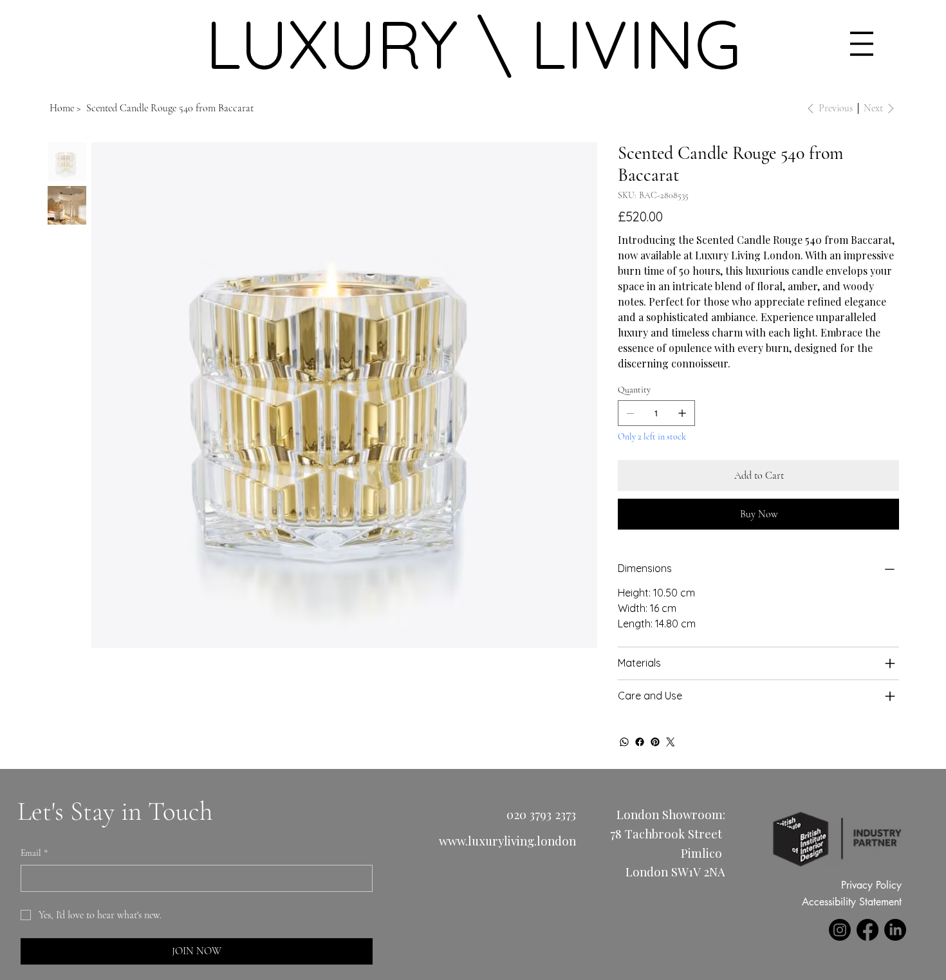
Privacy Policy (871, 885)
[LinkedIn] (895, 930)
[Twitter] (670, 741)
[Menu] (862, 44)
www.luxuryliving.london (507, 841)
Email (34, 852)
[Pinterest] (655, 741)
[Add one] (682, 413)
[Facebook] (639, 741)
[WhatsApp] (624, 741)
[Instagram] (840, 930)
